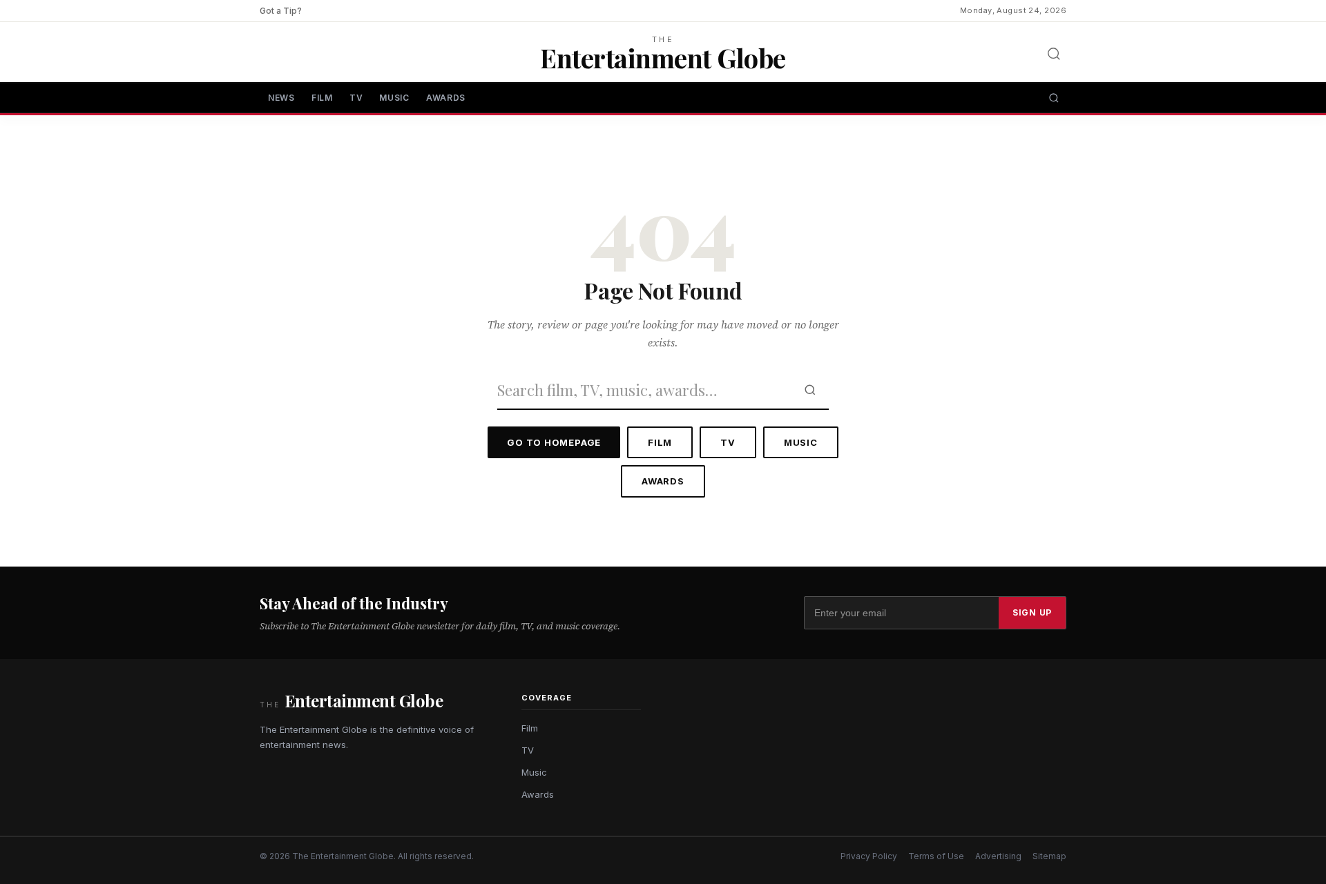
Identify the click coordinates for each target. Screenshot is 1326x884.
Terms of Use (936, 856)
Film (322, 97)
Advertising (998, 856)
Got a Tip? (281, 11)
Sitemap (1049, 856)
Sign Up (1032, 612)
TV (356, 97)
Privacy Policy (868, 856)
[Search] (1053, 53)
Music (394, 97)
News (281, 97)
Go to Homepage (554, 442)
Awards (445, 97)
